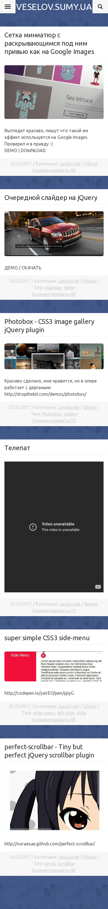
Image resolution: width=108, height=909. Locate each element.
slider (69, 287)
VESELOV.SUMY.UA (54, 7)
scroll (49, 863)
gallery (70, 413)
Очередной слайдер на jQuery (50, 197)
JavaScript (70, 163)
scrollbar (66, 863)
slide (81, 712)
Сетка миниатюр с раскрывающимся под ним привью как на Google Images (49, 43)
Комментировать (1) (54, 420)
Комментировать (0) (54, 170)
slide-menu (44, 712)
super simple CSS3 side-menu (46, 638)
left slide (65, 712)
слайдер (53, 287)
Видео (91, 603)
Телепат (17, 448)
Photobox (52, 413)
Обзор (91, 163)
